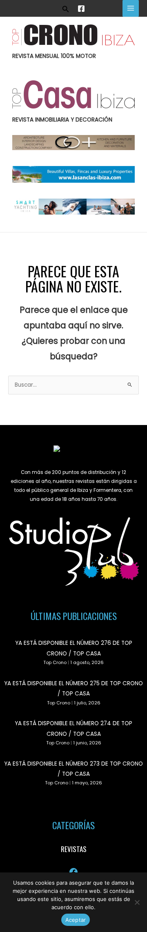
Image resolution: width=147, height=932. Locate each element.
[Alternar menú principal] (130, 8)
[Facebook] (81, 8)
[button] (65, 8)
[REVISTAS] (74, 849)
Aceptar (75, 920)
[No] (137, 902)
